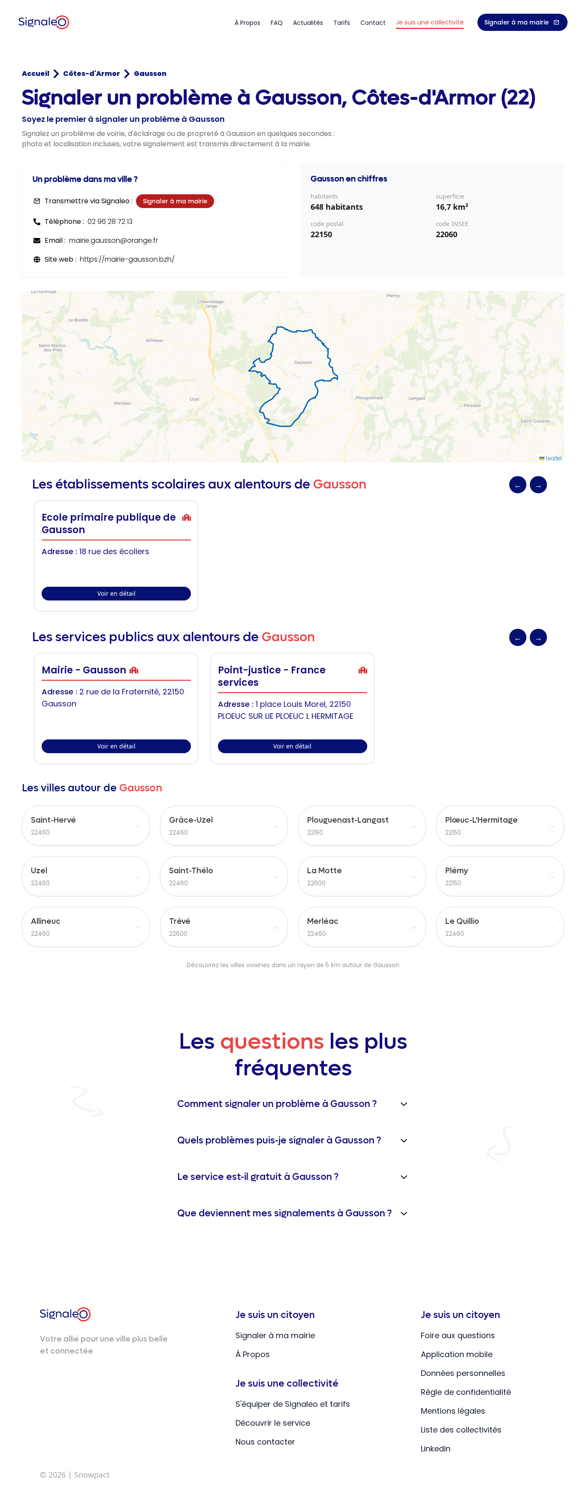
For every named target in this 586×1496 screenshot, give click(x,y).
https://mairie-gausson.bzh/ (127, 259)
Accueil (35, 73)
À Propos (253, 1354)
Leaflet (553, 458)
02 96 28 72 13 (110, 221)
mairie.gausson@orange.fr (113, 240)
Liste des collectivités (461, 1429)
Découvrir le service (273, 1423)
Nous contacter (265, 1441)
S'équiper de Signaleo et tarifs (293, 1404)
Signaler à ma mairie (516, 22)
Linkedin (435, 1448)
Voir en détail (116, 593)
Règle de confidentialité (466, 1392)
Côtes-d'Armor (91, 73)
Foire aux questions (458, 1335)
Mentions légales (453, 1411)
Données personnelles (463, 1373)
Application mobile (456, 1354)
